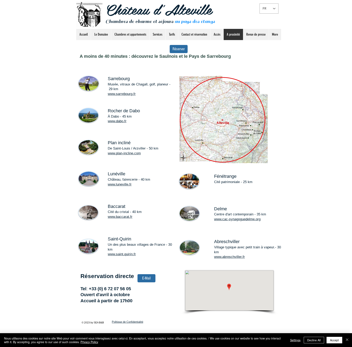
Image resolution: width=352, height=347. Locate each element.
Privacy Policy (89, 342)
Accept (334, 340)
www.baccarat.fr (120, 217)
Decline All (314, 340)
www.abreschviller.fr (229, 257)
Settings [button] (295, 340)
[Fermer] (347, 340)
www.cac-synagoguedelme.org (237, 219)
